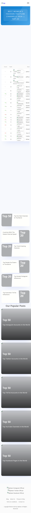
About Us (12, 499)
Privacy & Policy (21, 499)
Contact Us (21, 502)
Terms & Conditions (12, 502)
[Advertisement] (15, 40)
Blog (7, 499)
